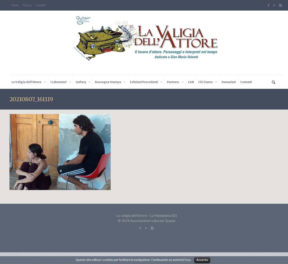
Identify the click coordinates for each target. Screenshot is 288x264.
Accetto (202, 260)
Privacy (27, 5)
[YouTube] (274, 5)
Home (15, 5)
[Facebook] (268, 5)
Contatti (41, 5)
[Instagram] (281, 5)
